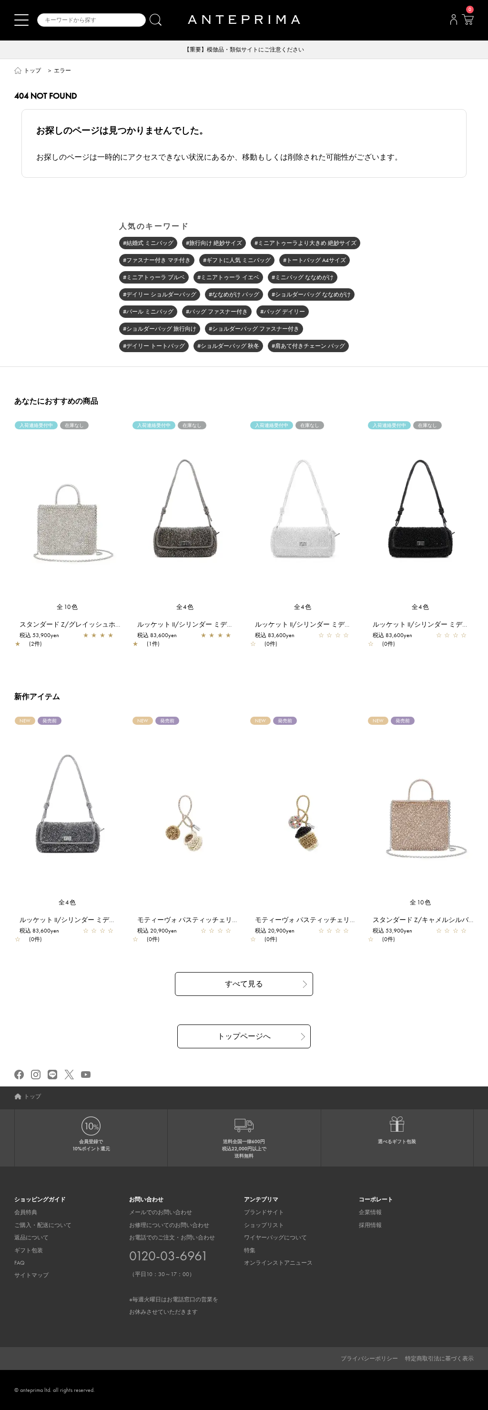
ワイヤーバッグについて (275, 1237)
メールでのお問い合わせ (160, 1212)
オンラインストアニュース (278, 1263)
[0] (467, 22)
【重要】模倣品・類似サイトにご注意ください (244, 49)
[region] (67, 511)
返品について (31, 1237)
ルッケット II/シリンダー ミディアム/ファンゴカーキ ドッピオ (231, 624)
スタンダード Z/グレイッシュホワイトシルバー (91, 624)
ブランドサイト (264, 1212)
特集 (249, 1250)
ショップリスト (264, 1225)
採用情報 (370, 1225)
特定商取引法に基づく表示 (439, 1358)
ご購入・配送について (42, 1225)
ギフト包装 (28, 1250)
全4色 (185, 607)
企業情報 (370, 1212)
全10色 (67, 607)
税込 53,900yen (39, 635)
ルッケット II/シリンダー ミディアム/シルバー (325, 624)
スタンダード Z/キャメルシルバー (424, 919)
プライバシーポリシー (369, 1358)
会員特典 (25, 1212)
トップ (32, 70)
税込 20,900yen (157, 930)
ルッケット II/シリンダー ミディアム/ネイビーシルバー (103, 919)
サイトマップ (31, 1275)
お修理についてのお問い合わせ (169, 1225)
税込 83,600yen (157, 635)
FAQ (19, 1263)
